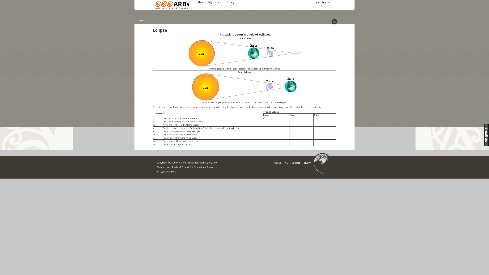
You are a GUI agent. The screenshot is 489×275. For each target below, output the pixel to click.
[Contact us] (486, 144)
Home (140, 20)
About (201, 2)
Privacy (230, 2)
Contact (219, 2)
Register (326, 2)
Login (316, 2)
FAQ (209, 2)
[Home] (172, 5)
